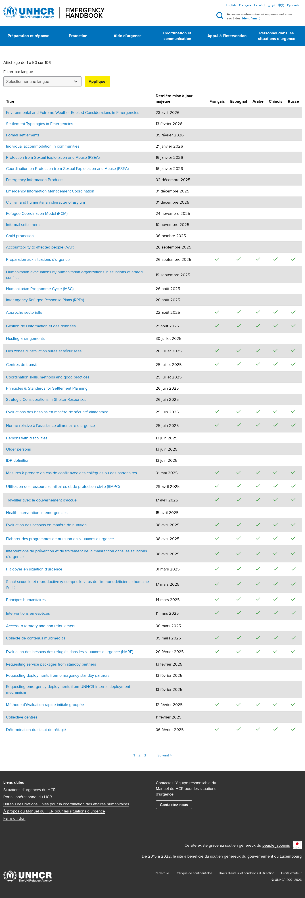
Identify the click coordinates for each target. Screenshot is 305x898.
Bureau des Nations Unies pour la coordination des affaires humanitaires (66, 804)
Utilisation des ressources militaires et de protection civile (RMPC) (63, 486)
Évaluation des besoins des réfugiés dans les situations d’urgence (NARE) (69, 651)
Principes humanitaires (26, 599)
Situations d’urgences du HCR (29, 789)
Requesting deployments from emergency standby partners (57, 675)
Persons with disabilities (26, 438)
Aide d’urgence (128, 36)
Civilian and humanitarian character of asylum (45, 202)
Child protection (20, 235)
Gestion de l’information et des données (41, 326)
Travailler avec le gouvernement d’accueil (42, 500)
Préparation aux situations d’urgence (38, 259)
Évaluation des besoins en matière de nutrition (46, 525)
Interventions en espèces (28, 613)
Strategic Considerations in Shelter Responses (46, 399)
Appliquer (98, 81)
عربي (271, 5)
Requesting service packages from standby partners (51, 664)
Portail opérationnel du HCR (27, 796)
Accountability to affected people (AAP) (40, 247)
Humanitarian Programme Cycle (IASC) (39, 288)
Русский (293, 5)
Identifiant (249, 18)
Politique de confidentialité (194, 873)
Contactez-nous (174, 805)
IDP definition (17, 460)
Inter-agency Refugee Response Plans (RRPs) (45, 300)
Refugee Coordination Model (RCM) (36, 213)
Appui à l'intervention (227, 36)
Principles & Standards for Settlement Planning (47, 388)
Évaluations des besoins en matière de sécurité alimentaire (57, 412)
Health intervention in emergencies (36, 512)
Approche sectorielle (24, 312)
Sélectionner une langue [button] (27, 81)
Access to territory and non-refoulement (40, 626)
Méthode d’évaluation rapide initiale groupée (45, 704)
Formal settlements (22, 135)
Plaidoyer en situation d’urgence (34, 569)
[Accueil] (54, 12)
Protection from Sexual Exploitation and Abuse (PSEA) (53, 157)
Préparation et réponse (28, 36)
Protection (78, 36)
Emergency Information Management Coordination (50, 191)
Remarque (162, 873)
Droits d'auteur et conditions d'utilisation (246, 873)
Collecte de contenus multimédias (35, 638)
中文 (281, 5)
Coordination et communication (177, 36)
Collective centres (21, 717)
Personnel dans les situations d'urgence (276, 36)
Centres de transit (21, 364)
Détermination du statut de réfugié (36, 729)
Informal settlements (23, 224)
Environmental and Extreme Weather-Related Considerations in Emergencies (72, 112)
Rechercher (220, 15)
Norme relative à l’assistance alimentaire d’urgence (50, 425)
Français (245, 5)
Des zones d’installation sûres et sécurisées (43, 351)
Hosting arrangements (25, 338)
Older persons (18, 449)
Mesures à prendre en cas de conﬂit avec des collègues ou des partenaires (71, 473)
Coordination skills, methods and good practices (47, 377)
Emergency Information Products (34, 179)
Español (259, 5)
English (231, 5)
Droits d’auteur (291, 873)
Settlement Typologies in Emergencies (39, 123)
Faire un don (14, 818)
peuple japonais (276, 845)
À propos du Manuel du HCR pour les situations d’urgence (54, 811)
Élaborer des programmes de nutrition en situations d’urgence (60, 538)
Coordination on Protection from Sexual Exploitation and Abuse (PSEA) (67, 168)
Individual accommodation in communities (42, 146)
